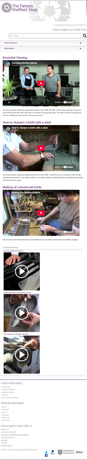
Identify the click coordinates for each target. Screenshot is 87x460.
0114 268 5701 (78, 29)
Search (4, 412)
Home (4, 407)
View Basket (59, 25)
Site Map (5, 409)
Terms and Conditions (10, 398)
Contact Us (6, 387)
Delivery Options (8, 392)
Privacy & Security (8, 389)
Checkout (68, 25)
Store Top (5, 417)
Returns (5, 395)
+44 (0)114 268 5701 (8, 432)
